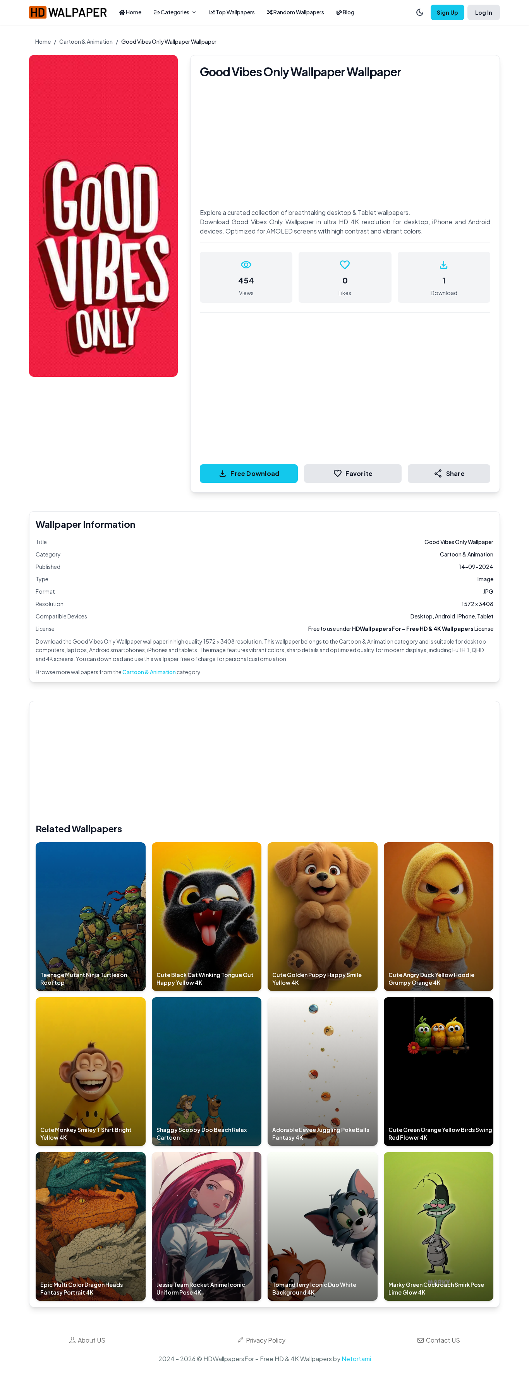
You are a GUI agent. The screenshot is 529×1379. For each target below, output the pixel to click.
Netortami (356, 1359)
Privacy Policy (264, 1340)
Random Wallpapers (298, 12)
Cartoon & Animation (86, 41)
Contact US (442, 1340)
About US (90, 1340)
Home (133, 12)
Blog (348, 12)
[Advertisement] (268, 762)
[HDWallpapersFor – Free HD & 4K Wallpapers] (67, 12)
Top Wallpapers (235, 12)
